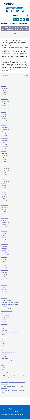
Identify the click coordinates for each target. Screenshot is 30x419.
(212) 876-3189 (23, 29)
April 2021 (3, 125)
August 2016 (4, 172)
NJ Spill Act (3, 334)
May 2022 (3, 109)
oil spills (3, 341)
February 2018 (4, 155)
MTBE (2, 328)
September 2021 (5, 122)
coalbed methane (5, 295)
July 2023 (3, 103)
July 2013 (3, 233)
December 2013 (5, 222)
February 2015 (4, 196)
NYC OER (3, 339)
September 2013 (5, 228)
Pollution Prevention (5, 347)
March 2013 (4, 241)
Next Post (26, 75)
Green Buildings (5, 315)
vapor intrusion (4, 363)
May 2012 (3, 263)
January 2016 (4, 179)
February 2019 (4, 146)
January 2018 (4, 157)
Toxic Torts (3, 356)
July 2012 (3, 259)
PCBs (2, 343)
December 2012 (5, 248)
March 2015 (4, 194)
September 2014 (5, 207)
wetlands (3, 369)
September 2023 (5, 101)
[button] (15, 34)
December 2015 (5, 181)
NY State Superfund (5, 337)
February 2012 (4, 270)
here (7, 70)
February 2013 (4, 244)
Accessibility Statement (15, 409)
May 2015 (3, 192)
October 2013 (4, 226)
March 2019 (4, 144)
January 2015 (4, 198)
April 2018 (3, 151)
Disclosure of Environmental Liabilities (9, 304)
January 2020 (4, 140)
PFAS (2, 345)
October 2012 (4, 252)
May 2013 (3, 237)
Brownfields (4, 291)
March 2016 (4, 174)
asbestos (3, 287)
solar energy (4, 354)
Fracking (3, 313)
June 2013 (3, 235)
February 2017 (4, 164)
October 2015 (4, 183)
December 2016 (5, 168)
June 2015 (3, 190)
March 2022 (4, 114)
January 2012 (4, 272)
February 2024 (4, 99)
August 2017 (4, 159)
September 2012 (5, 254)
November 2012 (5, 250)
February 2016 (4, 177)
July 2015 (3, 187)
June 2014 (3, 213)
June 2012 (3, 261)
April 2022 (3, 112)
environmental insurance (6, 311)
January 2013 (4, 246)
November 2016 (5, 170)
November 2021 (5, 120)
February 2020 (4, 138)
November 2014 (5, 203)
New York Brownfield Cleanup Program (10, 47)
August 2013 (4, 231)
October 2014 (4, 205)
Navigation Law (4, 330)
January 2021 (4, 127)
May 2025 (3, 86)
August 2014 (4, 209)
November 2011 (5, 276)
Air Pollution (4, 285)
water (2, 365)
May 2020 (3, 131)
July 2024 (3, 92)
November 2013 (5, 224)
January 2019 (4, 148)
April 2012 (3, 265)
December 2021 (5, 118)
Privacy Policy (6, 409)
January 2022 (4, 116)
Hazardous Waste (5, 317)
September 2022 (5, 107)
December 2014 (5, 200)
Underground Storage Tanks (7, 360)
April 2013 (3, 239)
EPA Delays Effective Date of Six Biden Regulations (12, 379)
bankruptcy (3, 289)
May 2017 (3, 161)
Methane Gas (4, 324)
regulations (3, 350)
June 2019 (3, 142)
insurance (3, 319)
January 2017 (4, 166)
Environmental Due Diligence (7, 308)
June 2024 (3, 94)
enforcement (4, 306)
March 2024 (4, 96)
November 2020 (5, 129)
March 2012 (4, 267)
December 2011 (5, 274)
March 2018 (4, 153)
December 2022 (5, 105)
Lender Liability (4, 321)
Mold (2, 326)
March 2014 (4, 215)
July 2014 (3, 211)
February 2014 (4, 218)
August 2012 (4, 257)
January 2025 (4, 90)
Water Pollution (4, 367)
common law (4, 298)
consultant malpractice (6, 300)
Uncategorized (4, 358)
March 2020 (4, 135)
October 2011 (4, 278)
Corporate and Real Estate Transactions (10, 302)
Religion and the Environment (8, 352)
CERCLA (3, 293)
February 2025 (4, 88)
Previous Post (4, 75)
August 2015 (4, 185)
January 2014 (4, 220)
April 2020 (3, 133)
